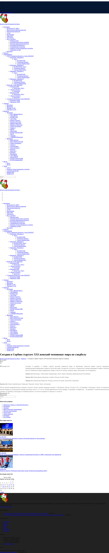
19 (5, 486)
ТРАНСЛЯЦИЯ (6, 12)
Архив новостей (8, 414)
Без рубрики (7, 417)
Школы (5, 528)
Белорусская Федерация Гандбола (10, 24)
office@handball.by (8, 544)
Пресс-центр (7, 412)
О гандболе (6, 529)
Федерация (6, 406)
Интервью (6, 415)
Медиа (5, 523)
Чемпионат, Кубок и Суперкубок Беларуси (15, 405)
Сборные (6, 408)
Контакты (6, 531)
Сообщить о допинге (6, 506)
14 (9, 484)
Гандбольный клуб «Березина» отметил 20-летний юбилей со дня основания (25, 513)
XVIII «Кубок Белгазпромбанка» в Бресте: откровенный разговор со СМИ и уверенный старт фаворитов (34, 515)
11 (3, 484)
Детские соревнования (10, 411)
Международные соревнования (12, 409)
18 (3, 486)
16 (13, 484)
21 (9, 486)
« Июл (2, 492)
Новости (5, 525)
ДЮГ (4, 526)
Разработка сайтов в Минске (8, 552)
